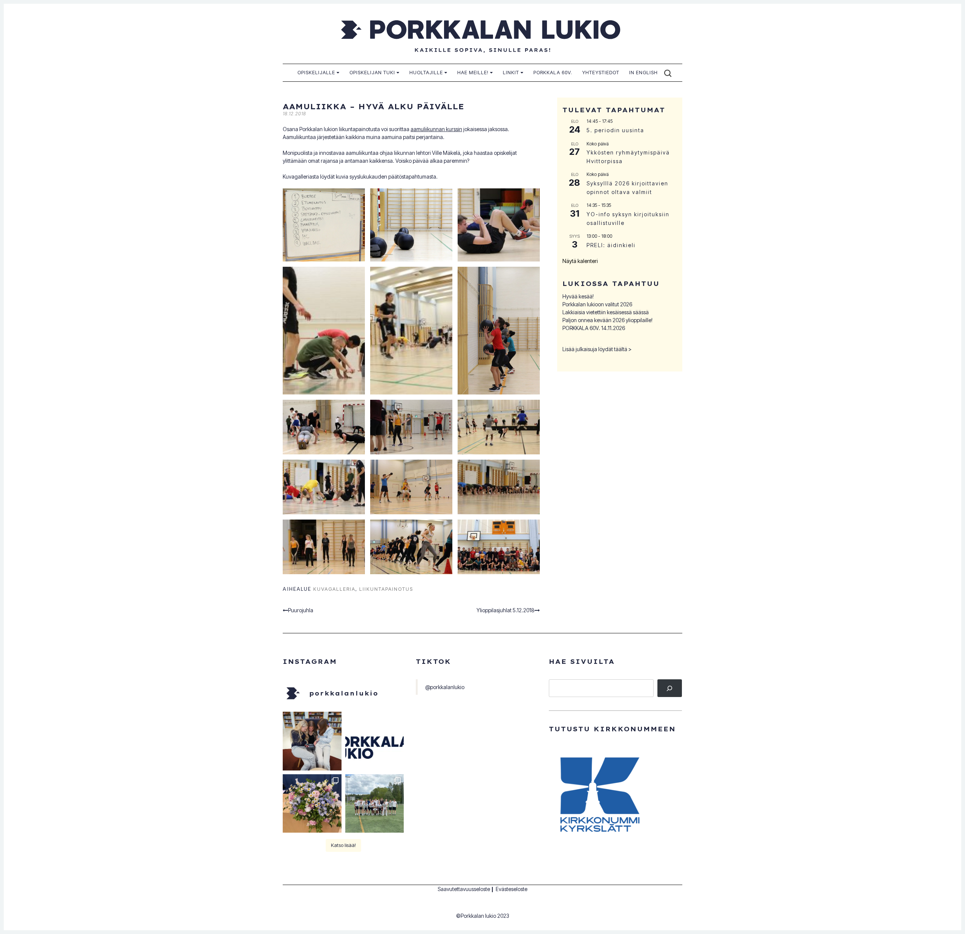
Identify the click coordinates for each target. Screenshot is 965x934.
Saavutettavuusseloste (464, 889)
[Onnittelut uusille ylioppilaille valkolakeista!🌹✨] (312, 803)
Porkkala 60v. (552, 72)
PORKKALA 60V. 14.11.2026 (593, 328)
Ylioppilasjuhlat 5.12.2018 (505, 610)
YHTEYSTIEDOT (600, 72)
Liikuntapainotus (386, 589)
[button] (324, 224)
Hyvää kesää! (578, 296)
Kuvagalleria (334, 589)
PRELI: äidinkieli (611, 245)
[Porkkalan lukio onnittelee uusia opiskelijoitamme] (374, 741)
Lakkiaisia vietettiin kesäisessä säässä (605, 312)
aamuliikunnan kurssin (436, 129)
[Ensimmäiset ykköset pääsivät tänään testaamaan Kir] (312, 741)
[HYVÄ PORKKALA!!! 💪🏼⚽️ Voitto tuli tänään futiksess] (374, 803)
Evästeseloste (511, 889)
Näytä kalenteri (580, 261)
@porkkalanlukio (444, 687)
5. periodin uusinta (615, 130)
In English (643, 72)
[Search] (669, 688)
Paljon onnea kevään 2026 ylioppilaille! (607, 320)
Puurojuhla (300, 610)
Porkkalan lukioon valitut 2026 (597, 304)
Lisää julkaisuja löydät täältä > (597, 349)
